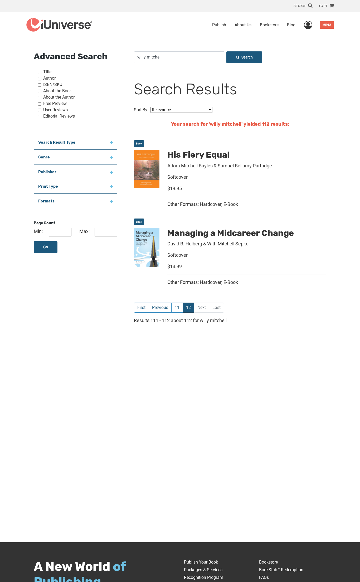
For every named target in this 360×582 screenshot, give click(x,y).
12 (190, 307)
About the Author (59, 97)
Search (247, 57)
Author (49, 78)
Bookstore (269, 24)
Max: (84, 231)
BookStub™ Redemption (281, 569)
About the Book (57, 90)
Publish (219, 24)
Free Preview (55, 103)
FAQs (264, 577)
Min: (38, 231)
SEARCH (300, 6)
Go (45, 247)
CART (323, 6)
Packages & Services (203, 569)
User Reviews (55, 109)
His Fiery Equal (198, 155)
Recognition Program (203, 577)
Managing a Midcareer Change (230, 233)
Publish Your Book (201, 562)
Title (47, 71)
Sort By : (141, 109)
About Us (243, 24)
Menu (327, 25)
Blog (291, 24)
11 (177, 307)
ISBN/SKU (52, 84)
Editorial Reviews (59, 116)
